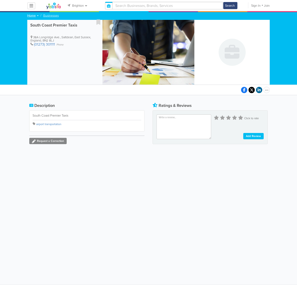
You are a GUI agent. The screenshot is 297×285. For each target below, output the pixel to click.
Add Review (253, 136)
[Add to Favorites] (98, 22)
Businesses (51, 15)
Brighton (77, 5)
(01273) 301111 (44, 44)
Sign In (256, 5)
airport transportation (48, 124)
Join (267, 5)
